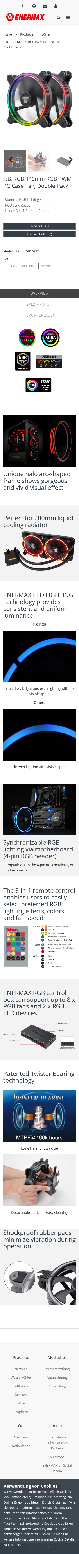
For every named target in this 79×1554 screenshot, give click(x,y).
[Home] (25, 17)
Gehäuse (20, 1394)
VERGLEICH (41, 226)
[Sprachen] (23, 6)
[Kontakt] (45, 6)
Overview (39, 293)
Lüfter (46, 34)
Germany (21, 1437)
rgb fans (46, 266)
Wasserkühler (21, 1377)
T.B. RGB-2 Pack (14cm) (20, 266)
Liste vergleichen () (39, 234)
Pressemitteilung (57, 1369)
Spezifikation (39, 304)
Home (7, 34)
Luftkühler (21, 1386)
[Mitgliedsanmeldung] (56, 6)
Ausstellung (57, 1386)
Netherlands (21, 1446)
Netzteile (20, 1369)
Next (68, 161)
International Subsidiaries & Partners (57, 1442)
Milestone (57, 1457)
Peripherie (21, 1412)
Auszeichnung (57, 1377)
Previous (10, 161)
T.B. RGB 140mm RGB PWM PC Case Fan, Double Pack (32, 44)
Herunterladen (40, 315)
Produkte (26, 34)
